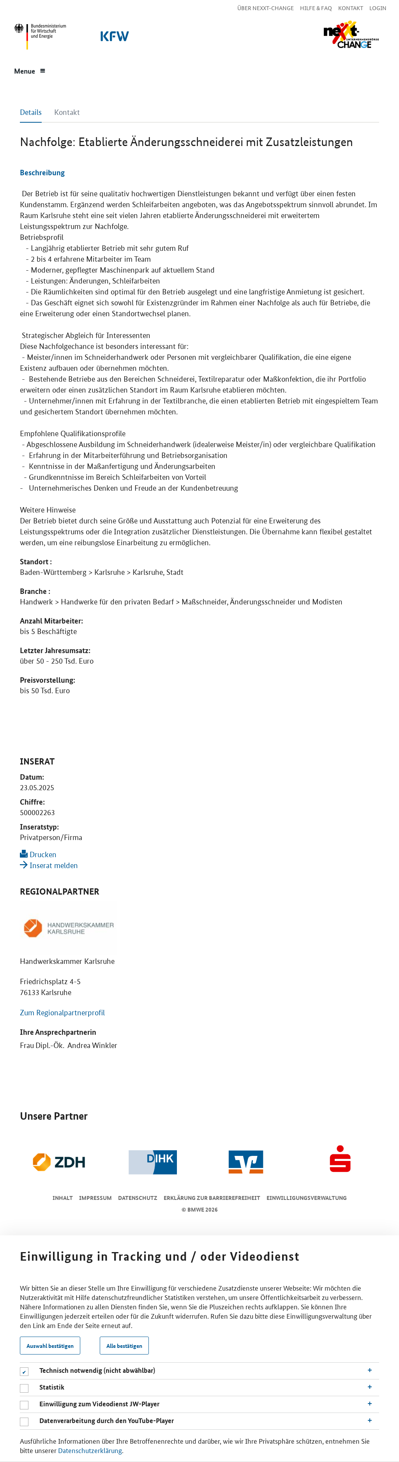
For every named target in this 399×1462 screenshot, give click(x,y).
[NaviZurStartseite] (351, 34)
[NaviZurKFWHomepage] (113, 38)
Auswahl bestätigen (50, 1345)
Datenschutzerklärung (90, 1450)
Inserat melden (53, 865)
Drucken (42, 854)
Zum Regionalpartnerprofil (62, 1012)
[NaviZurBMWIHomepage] (38, 38)
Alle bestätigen (124, 1345)
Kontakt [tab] (67, 112)
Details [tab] (31, 112)
